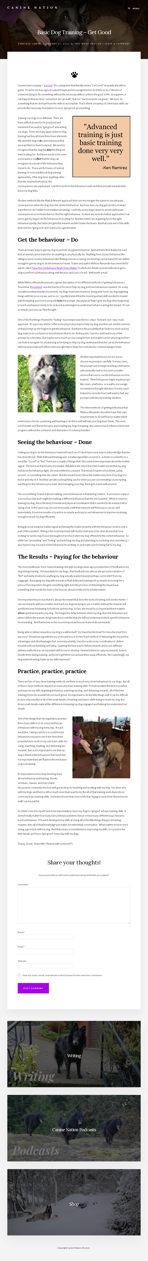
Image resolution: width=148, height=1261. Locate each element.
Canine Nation (33, 7)
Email (21, 947)
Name (21, 932)
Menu (136, 8)
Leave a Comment (117, 44)
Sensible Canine (30, 44)
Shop (74, 1204)
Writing (74, 1055)
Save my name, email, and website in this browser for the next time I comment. (62, 975)
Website (22, 961)
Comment (23, 884)
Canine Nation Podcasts (74, 1129)
